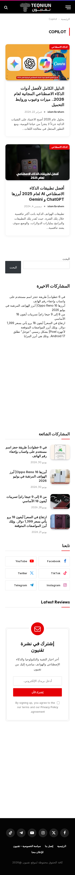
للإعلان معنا (37, 852)
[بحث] (6, 7)
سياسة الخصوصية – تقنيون (27, 846)
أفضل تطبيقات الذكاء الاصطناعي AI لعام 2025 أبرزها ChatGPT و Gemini (38, 194)
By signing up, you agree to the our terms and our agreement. (36, 707)
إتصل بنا (49, 846)
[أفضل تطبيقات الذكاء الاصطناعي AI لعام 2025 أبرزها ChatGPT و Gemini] (37, 162)
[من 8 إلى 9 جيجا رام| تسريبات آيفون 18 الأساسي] (60, 501)
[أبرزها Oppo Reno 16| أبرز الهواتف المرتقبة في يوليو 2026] (60, 476)
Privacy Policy (49, 707)
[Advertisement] (37, 385)
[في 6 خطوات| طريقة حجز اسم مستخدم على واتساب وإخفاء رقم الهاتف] (60, 452)
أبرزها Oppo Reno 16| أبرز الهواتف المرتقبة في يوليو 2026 (28, 476)
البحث (66, 259)
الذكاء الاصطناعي (59, 46)
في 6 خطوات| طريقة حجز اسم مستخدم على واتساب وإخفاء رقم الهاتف (26, 451)
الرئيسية (65, 19)
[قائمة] (68, 7)
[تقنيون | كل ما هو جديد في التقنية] (35, 7)
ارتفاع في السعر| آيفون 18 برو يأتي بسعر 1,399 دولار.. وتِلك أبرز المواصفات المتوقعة (27, 521)
